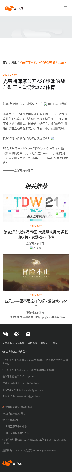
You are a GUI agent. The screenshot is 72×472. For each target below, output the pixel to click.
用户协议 (32, 343)
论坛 (55, 343)
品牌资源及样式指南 (16, 351)
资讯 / (15, 62)
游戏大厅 (45, 343)
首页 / (7, 62)
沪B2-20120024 (10, 420)
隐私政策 (20, 343)
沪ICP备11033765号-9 (13, 413)
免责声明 (7, 343)
